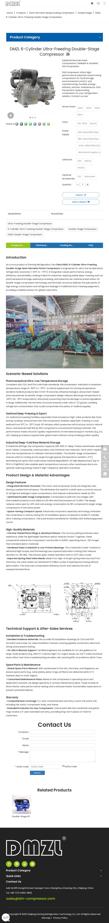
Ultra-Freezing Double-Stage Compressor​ (30, 223)
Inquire (79, 195)
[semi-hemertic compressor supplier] (36, 846)
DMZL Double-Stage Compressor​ (25, 234)
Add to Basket (79, 201)
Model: (11, 213)
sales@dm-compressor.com (30, 898)
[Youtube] (25, 864)
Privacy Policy (60, 917)
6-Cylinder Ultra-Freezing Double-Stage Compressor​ (36, 229)
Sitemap (46, 917)
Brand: (54, 213)
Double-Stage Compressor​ (82, 229)
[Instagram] (32, 864)
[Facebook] (9, 864)
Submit (37, 772)
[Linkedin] (17, 864)
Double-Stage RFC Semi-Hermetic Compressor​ (21, 816)
